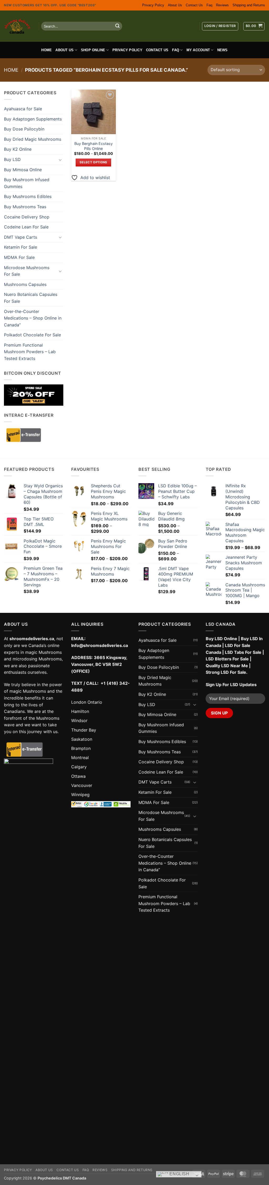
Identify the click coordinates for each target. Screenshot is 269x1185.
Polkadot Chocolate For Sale (32, 334)
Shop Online (93, 50)
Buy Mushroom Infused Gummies (26, 183)
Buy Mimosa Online (23, 169)
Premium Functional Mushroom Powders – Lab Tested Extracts (30, 351)
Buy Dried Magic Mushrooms (32, 139)
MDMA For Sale (19, 257)
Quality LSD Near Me (227, 665)
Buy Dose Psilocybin (24, 129)
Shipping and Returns (248, 5)
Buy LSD (12, 159)
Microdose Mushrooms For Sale (26, 271)
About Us (175, 5)
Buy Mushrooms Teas (25, 206)
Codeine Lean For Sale (26, 226)
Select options (93, 162)
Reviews (222, 5)
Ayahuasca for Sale (23, 108)
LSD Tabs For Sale (243, 652)
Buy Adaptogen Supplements (33, 119)
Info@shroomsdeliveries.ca (99, 645)
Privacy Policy (153, 5)
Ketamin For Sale (20, 247)
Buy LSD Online (221, 638)
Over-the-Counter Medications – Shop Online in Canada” (32, 318)
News (222, 50)
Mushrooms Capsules (25, 284)
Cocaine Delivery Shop (26, 217)
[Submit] (117, 26)
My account (198, 50)
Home (46, 50)
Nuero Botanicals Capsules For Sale (30, 298)
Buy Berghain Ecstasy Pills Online (93, 146)
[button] (220, 26)
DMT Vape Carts (20, 237)
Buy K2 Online (18, 149)
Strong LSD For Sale (226, 672)
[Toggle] (60, 159)
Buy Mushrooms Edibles (27, 196)
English (178, 1174)
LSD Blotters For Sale (227, 658)
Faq (209, 5)
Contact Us (194, 5)
